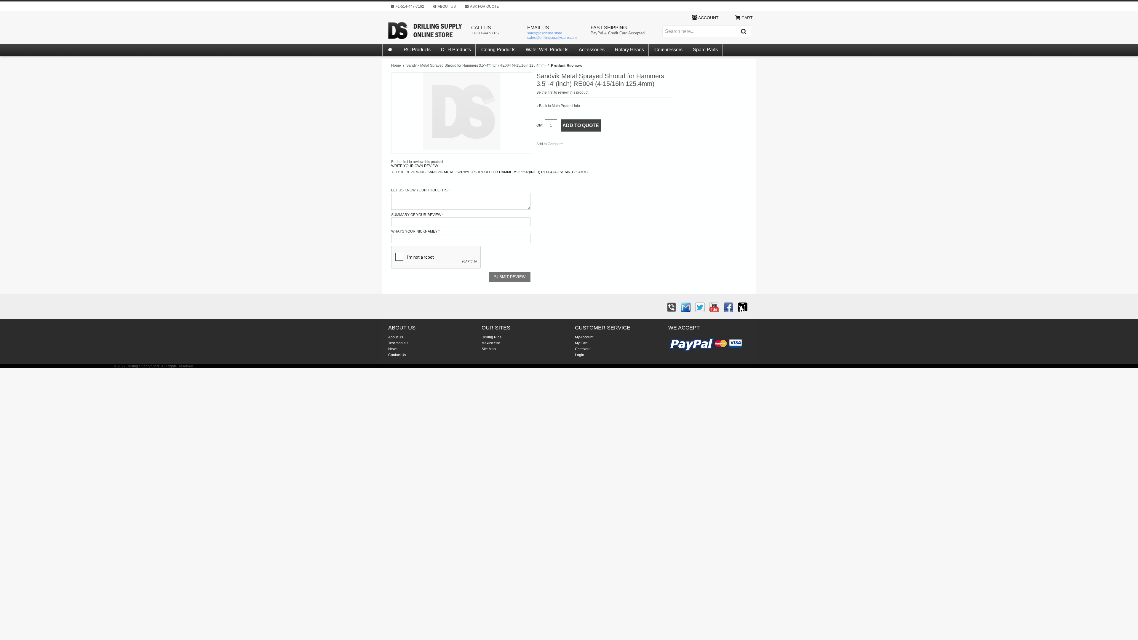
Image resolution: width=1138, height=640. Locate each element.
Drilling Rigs (491, 337)
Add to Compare (549, 144)
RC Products (417, 49)
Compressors (668, 49)
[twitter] (700, 307)
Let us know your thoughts (419, 190)
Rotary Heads (629, 49)
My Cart (581, 343)
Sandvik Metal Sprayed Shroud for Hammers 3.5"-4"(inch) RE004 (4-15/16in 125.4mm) (476, 65)
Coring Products (498, 49)
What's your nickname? (414, 231)
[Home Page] (390, 50)
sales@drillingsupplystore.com (552, 38)
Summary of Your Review (416, 215)
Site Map (489, 349)
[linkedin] (742, 307)
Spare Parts (705, 49)
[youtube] (714, 307)
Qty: (539, 125)
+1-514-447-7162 (485, 33)
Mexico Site (491, 343)
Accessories (592, 49)
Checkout (582, 349)
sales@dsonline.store (544, 33)
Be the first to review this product (562, 92)
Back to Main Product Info (558, 106)
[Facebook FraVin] (728, 307)
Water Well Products (547, 49)
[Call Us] (671, 307)
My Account (584, 337)
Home (396, 65)
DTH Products (456, 49)
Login (579, 355)
